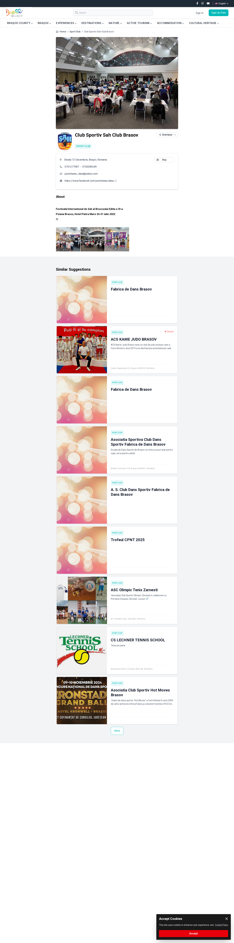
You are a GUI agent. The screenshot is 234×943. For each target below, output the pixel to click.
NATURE (114, 23)
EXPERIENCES (65, 23)
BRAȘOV (43, 23)
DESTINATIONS (92, 23)
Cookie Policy (221, 925)
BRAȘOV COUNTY (19, 23)
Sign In (199, 13)
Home (63, 31)
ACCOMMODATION (169, 23)
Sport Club (75, 31)
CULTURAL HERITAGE (203, 23)
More (117, 730)
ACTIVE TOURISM (138, 23)
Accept (193, 933)
